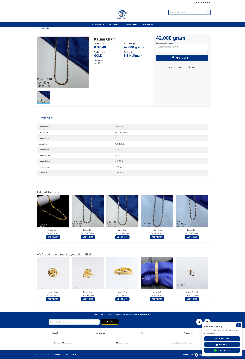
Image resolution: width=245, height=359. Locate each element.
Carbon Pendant (192, 292)
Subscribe (110, 321)
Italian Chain (87, 230)
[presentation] (34, 217)
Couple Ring (122, 292)
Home (36, 28)
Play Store (224, 338)
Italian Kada (157, 292)
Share (193, 67)
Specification (46, 118)
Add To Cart (53, 237)
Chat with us (224, 350)
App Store (224, 344)
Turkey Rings (53, 292)
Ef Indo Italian (53, 230)
